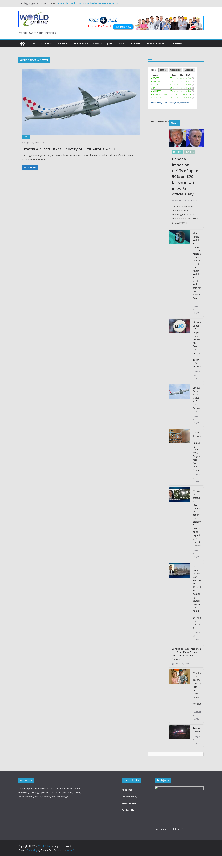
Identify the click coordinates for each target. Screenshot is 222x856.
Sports (97, 43)
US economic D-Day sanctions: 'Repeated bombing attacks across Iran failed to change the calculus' (197, 597)
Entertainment (156, 43)
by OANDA (165, 122)
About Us (127, 789)
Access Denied (197, 730)
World (44, 43)
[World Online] (22, 43)
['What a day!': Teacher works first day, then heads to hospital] (179, 696)
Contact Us (128, 810)
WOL (45, 142)
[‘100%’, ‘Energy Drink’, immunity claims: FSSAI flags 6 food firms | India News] (179, 457)
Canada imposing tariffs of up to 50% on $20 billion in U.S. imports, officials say (185, 176)
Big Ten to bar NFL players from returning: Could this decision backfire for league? (197, 344)
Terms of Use (129, 803)
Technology (80, 43)
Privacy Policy (129, 796)
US (30, 43)
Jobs (109, 43)
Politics (62, 43)
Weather (176, 43)
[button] (33, 43)
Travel (122, 43)
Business (136, 43)
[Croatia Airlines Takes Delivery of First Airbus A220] (81, 102)
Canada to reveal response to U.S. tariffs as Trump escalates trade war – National (186, 654)
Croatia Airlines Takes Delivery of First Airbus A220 (68, 149)
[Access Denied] (179, 736)
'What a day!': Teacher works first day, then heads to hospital (197, 690)
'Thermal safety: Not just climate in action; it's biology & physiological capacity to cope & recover (197, 518)
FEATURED (189, 152)
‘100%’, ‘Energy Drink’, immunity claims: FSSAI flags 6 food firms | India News (197, 451)
